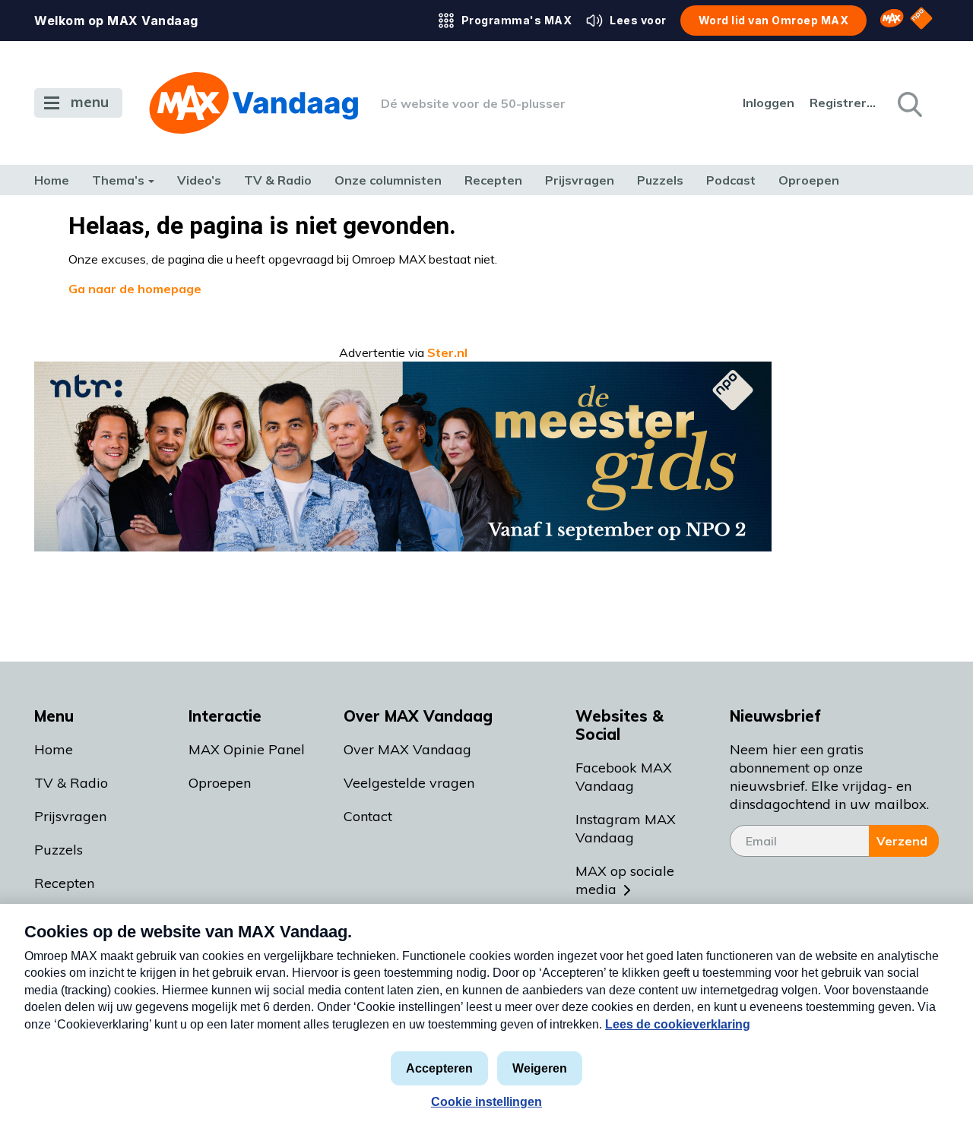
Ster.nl (447, 352)
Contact (368, 816)
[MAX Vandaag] (253, 102)
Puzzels (660, 180)
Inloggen (768, 102)
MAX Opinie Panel (247, 749)
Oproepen (808, 180)
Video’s (199, 180)
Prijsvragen (579, 180)
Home (51, 180)
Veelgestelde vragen (409, 782)
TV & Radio (278, 180)
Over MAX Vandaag (407, 749)
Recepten (493, 180)
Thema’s (118, 180)
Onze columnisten (388, 180)
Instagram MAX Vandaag (625, 828)
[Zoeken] (908, 103)
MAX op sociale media (624, 880)
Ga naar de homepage (134, 288)
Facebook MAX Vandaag (623, 777)
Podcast (731, 180)
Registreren (844, 102)
